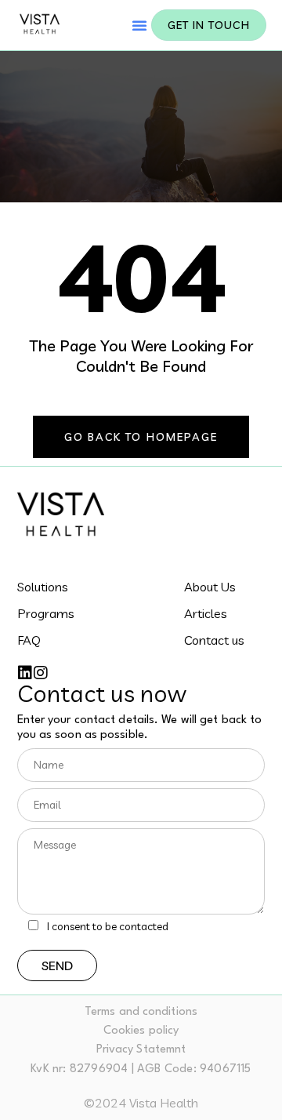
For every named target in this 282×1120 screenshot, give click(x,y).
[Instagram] (41, 673)
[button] (139, 25)
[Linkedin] (25, 673)
